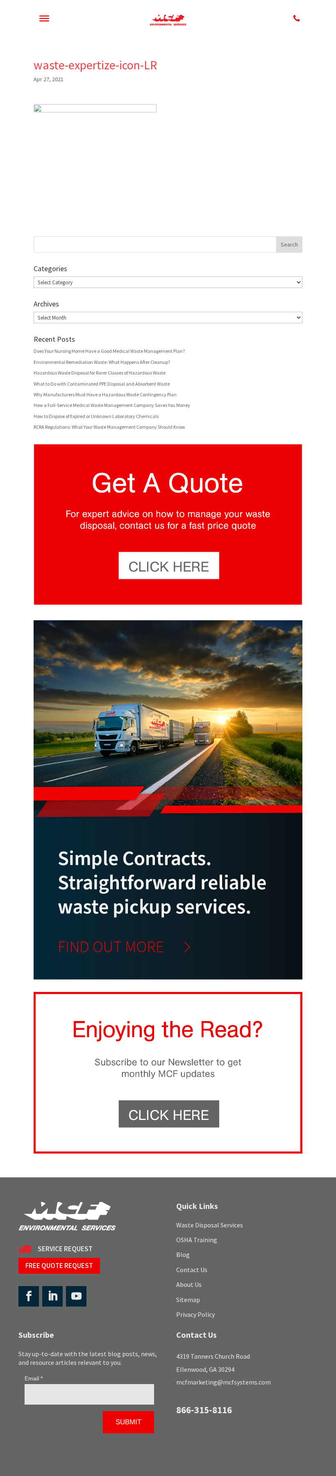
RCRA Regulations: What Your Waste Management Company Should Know (109, 427)
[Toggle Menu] (44, 18)
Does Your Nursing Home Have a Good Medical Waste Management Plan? (109, 351)
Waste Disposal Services (209, 1225)
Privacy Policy (195, 1314)
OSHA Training (196, 1240)
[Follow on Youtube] (76, 1296)
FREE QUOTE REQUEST (59, 1265)
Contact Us (191, 1270)
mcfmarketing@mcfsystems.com (223, 1382)
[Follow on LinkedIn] (52, 1296)
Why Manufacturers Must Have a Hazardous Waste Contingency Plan (105, 394)
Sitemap (188, 1299)
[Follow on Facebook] (28, 1296)
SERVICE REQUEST (65, 1248)
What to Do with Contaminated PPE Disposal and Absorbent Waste (102, 384)
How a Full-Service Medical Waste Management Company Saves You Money (112, 405)
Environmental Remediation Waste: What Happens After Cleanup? (102, 362)
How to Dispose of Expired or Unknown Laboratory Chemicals (96, 416)
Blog (183, 1254)
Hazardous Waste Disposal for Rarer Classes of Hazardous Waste (100, 373)
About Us (189, 1284)
